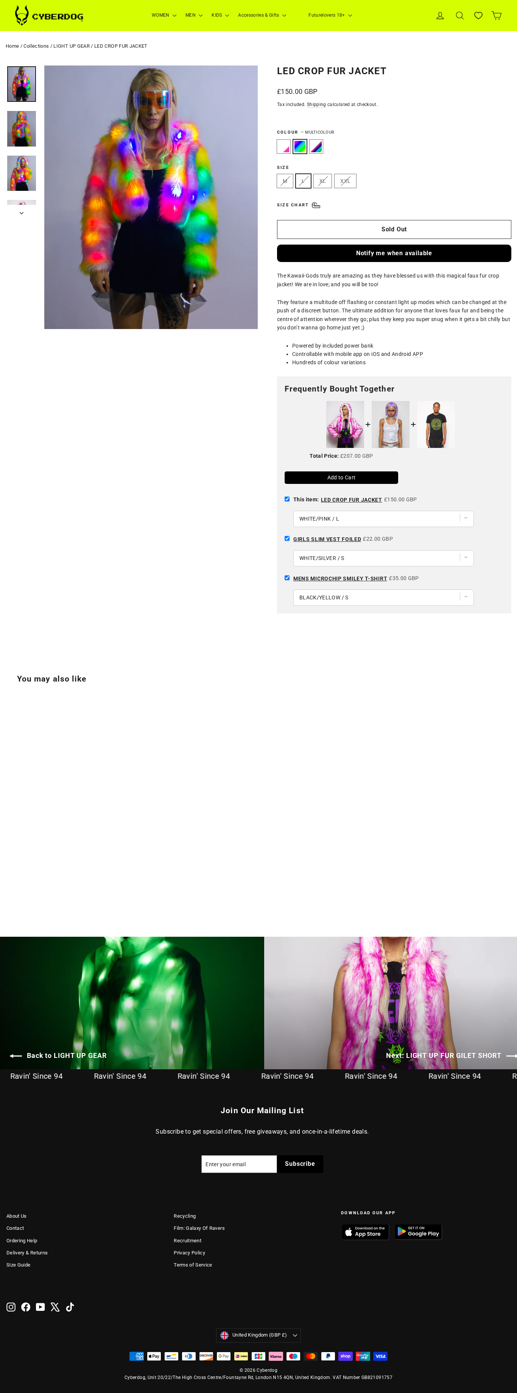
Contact (15, 1228)
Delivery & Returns (27, 1253)
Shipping (316, 104)
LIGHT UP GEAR (71, 46)
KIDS (217, 15)
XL (322, 181)
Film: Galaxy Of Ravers (199, 1228)
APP (418, 354)
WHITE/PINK (283, 146)
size (283, 167)
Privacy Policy (189, 1253)
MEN (191, 15)
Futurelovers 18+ (327, 15)
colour (305, 132)
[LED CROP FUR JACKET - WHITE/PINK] (11, 884)
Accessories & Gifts (259, 15)
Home (12, 46)
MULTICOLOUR (300, 146)
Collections (36, 46)
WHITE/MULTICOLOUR (316, 146)
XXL (345, 181)
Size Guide (18, 1265)
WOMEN (161, 15)
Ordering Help (21, 1240)
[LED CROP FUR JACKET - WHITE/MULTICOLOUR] (30, 884)
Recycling (185, 1216)
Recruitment (187, 1240)
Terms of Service (193, 1265)
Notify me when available (394, 253)
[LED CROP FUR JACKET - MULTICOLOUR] (20, 884)
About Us (16, 1216)
